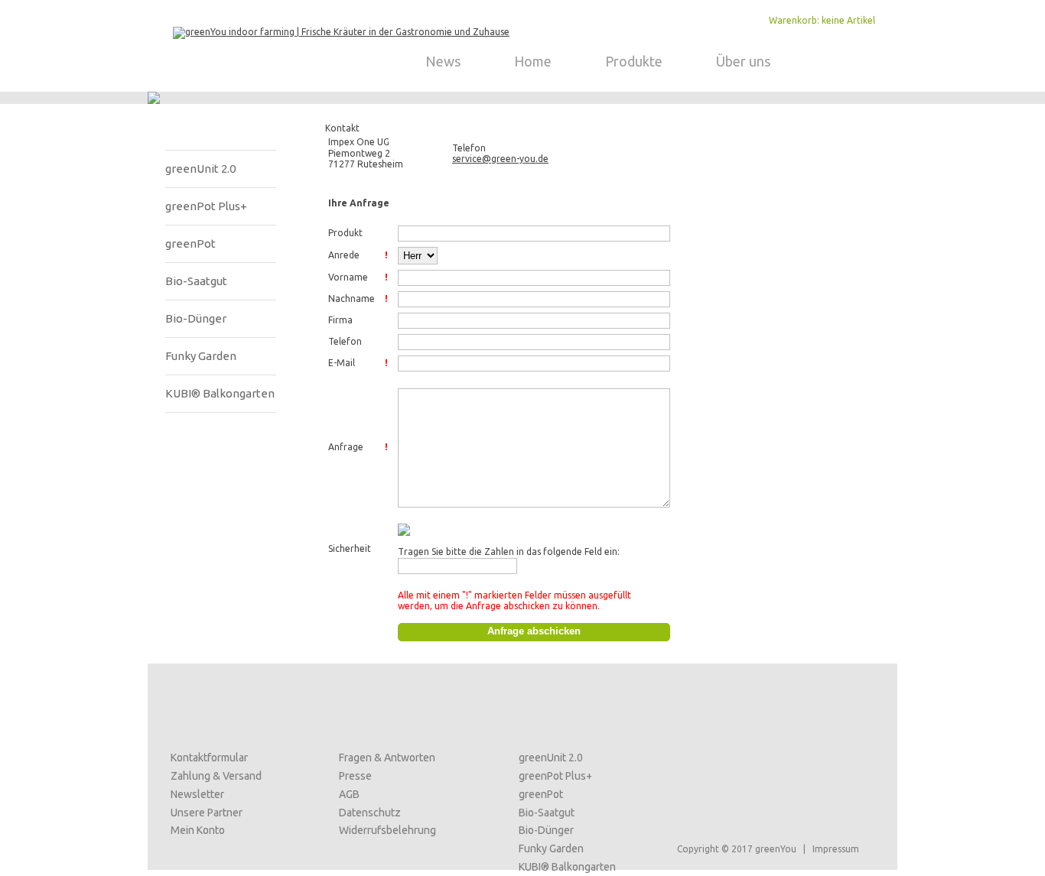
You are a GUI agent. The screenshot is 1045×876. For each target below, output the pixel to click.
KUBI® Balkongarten (220, 393)
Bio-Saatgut (196, 280)
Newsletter (197, 794)
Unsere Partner (207, 812)
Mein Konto (198, 830)
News (443, 61)
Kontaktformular (209, 757)
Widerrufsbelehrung (387, 830)
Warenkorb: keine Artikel (822, 20)
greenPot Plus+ (206, 206)
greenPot (190, 243)
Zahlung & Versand (216, 776)
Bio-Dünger (195, 318)
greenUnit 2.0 (200, 168)
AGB (349, 794)
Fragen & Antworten (387, 757)
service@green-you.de (500, 159)
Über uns (743, 61)
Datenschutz (370, 812)
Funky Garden (200, 355)
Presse (355, 776)
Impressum (835, 849)
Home (533, 61)
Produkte (633, 61)
